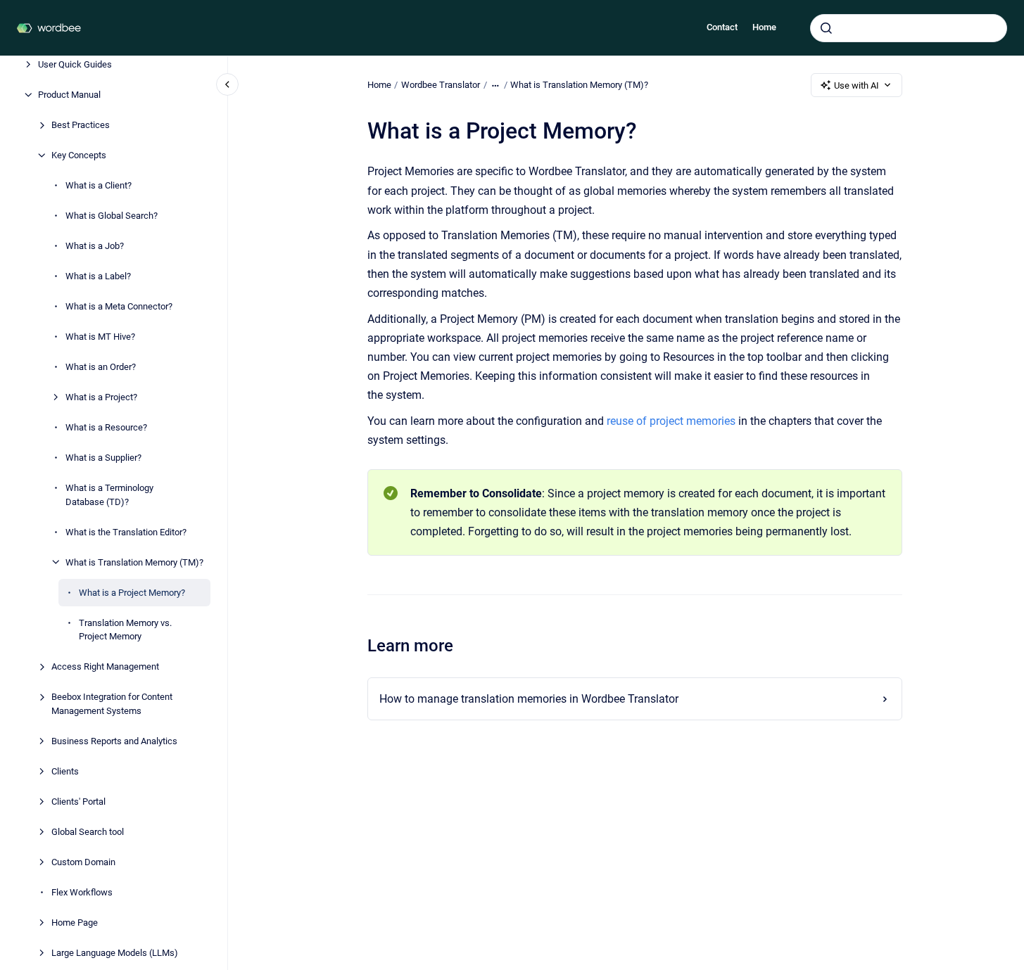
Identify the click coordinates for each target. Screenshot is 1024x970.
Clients (65, 770)
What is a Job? (94, 246)
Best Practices (80, 125)
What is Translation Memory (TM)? (134, 561)
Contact (722, 27)
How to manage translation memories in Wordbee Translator (528, 699)
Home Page (74, 922)
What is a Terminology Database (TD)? (109, 495)
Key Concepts (78, 155)
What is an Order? (100, 367)
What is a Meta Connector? (118, 306)
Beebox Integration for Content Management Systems (111, 703)
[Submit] (826, 28)
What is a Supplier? (103, 457)
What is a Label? (98, 276)
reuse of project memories (672, 421)
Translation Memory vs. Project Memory (125, 629)
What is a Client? (98, 185)
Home (764, 27)
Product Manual (69, 94)
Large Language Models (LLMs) (114, 952)
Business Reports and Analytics (114, 740)
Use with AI (856, 85)
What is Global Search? (111, 215)
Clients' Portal (78, 801)
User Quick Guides (75, 64)
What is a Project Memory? (132, 592)
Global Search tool (87, 831)
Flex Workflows (82, 891)
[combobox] (908, 28)
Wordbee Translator (440, 84)
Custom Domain (83, 861)
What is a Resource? (106, 427)
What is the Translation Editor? (126, 531)
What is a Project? (101, 397)
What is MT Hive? (100, 336)
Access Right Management (105, 666)
